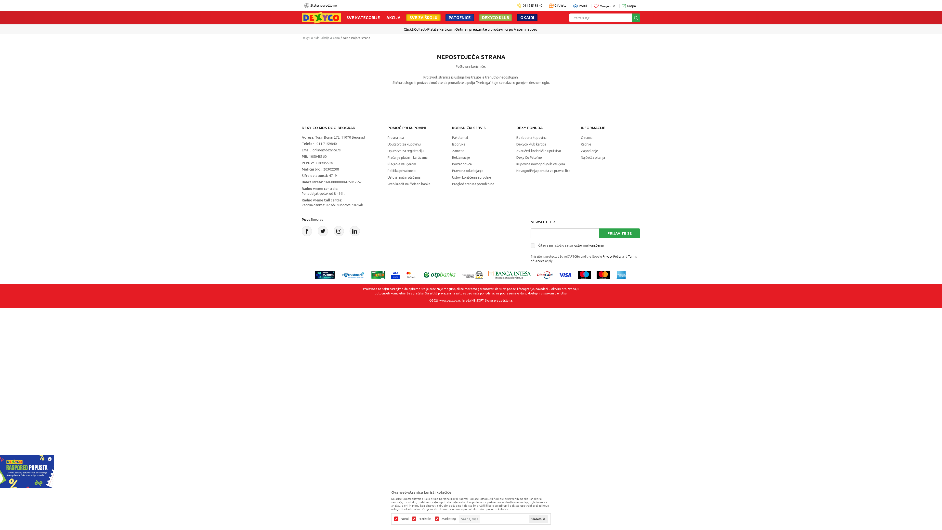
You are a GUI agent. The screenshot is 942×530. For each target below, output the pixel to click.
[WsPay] (472, 274)
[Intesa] (509, 274)
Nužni (405, 518)
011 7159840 (326, 144)
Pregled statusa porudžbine (473, 184)
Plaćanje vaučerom (402, 164)
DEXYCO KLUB (495, 17)
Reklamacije (461, 157)
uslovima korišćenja (589, 245)
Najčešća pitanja (593, 157)
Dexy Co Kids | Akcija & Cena (321, 38)
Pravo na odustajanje (468, 171)
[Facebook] (307, 231)
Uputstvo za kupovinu (404, 144)
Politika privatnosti (402, 171)
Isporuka (458, 144)
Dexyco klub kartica (531, 144)
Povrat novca (462, 164)
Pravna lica (396, 138)
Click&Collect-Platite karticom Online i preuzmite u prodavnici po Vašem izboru (470, 29)
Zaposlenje (589, 151)
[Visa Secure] (395, 274)
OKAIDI (527, 17)
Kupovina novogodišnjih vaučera (540, 164)
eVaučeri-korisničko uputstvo (538, 151)
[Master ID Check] (411, 274)
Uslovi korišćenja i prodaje (471, 177)
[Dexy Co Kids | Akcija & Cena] (321, 17)
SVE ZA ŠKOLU (423, 17)
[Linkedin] (355, 231)
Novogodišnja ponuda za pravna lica (543, 171)
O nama (586, 138)
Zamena (458, 151)
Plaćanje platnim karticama (408, 157)
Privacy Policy (612, 256)
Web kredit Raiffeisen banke (409, 184)
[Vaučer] (378, 274)
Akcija (393, 17)
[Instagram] (339, 231)
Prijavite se (619, 233)
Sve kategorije (363, 17)
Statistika (425, 518)
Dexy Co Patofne (529, 157)
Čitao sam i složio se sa (571, 245)
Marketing (449, 518)
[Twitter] (323, 231)
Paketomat (460, 138)
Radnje (586, 144)
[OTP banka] (439, 274)
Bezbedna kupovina (531, 138)
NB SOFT (477, 300)
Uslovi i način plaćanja (404, 177)
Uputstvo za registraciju (406, 151)
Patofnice (460, 17)
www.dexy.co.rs (449, 300)
